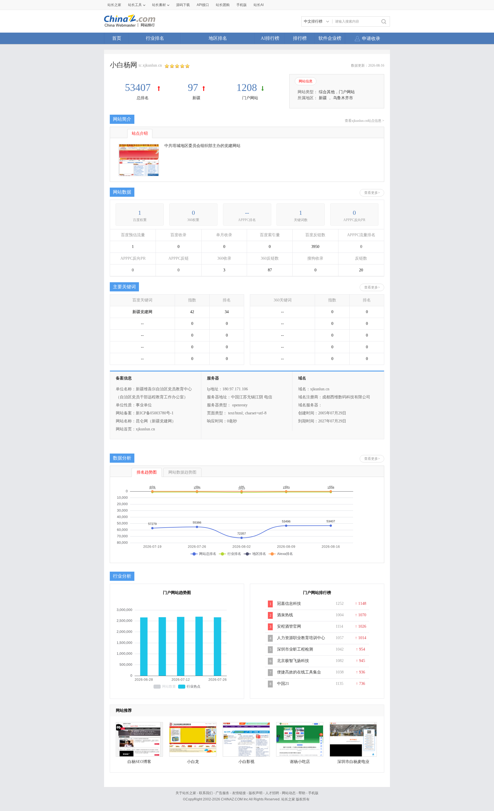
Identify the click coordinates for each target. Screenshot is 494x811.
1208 (246, 87)
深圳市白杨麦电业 (353, 762)
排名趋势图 (147, 472)
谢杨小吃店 (300, 762)
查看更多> (372, 193)
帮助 (301, 793)
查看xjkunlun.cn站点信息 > (364, 121)
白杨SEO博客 (139, 762)
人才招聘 (272, 793)
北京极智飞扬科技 (293, 661)
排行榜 (300, 38)
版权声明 (255, 793)
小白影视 (246, 762)
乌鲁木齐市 (343, 98)
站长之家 (114, 5)
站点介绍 (140, 133)
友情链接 (239, 793)
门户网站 (250, 98)
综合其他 (327, 92)
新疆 (196, 98)
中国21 (283, 683)
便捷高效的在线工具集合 (299, 672)
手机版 (313, 793)
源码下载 (183, 5)
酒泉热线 (285, 615)
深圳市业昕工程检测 (295, 649)
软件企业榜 (329, 38)
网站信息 (305, 81)
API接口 (203, 5)
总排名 (143, 98)
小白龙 (193, 762)
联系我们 (206, 793)
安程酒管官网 (289, 626)
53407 (139, 87)
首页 (116, 38)
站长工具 (135, 5)
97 (193, 87)
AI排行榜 (270, 38)
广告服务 (222, 793)
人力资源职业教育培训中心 (301, 638)
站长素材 (159, 5)
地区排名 (218, 38)
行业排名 (155, 38)
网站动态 (289, 793)
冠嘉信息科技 (289, 603)
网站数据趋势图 (182, 472)
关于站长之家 (186, 793)
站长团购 (223, 5)
